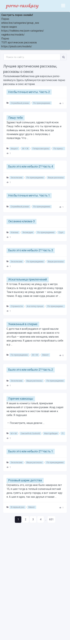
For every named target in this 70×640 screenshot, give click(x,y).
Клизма (14, 232)
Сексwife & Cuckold (30, 433)
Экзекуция (27, 232)
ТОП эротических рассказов (19, 42)
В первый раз (17, 507)
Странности (17, 306)
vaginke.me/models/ (13, 34)
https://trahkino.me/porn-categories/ (22, 30)
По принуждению (41, 103)
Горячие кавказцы (20, 398)
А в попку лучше (35, 306)
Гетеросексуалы (41, 148)
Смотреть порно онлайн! (17, 15)
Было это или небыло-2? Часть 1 (30, 451)
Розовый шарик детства (25, 480)
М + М (35, 355)
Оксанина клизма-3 (21, 221)
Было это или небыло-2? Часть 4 (30, 166)
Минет (45, 355)
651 (51, 519)
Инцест (14, 148)
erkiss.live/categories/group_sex (20, 22)
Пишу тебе (15, 117)
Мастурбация (50, 433)
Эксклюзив (16, 177)
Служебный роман (20, 103)
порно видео (9, 26)
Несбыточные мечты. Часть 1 (29, 195)
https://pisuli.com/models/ (16, 46)
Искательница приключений (27, 279)
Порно (5, 18)
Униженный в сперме (22, 324)
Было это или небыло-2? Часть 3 (30, 250)
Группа (62, 232)
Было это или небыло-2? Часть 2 (30, 369)
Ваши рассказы (56, 177)
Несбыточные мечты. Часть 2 (29, 92)
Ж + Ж (25, 148)
